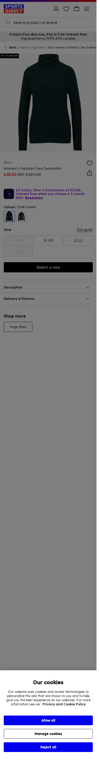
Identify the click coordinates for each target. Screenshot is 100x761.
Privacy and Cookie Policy (64, 704)
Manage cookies (48, 734)
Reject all (48, 747)
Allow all (48, 720)
